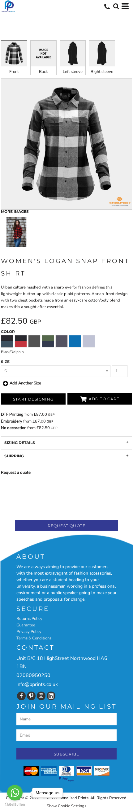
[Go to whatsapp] (15, 792)
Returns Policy (29, 618)
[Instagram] (41, 696)
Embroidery (11, 421)
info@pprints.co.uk (37, 684)
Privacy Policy (28, 631)
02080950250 (33, 675)
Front (14, 71)
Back (43, 71)
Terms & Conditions (33, 638)
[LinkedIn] (51, 696)
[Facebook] (21, 696)
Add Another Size (25, 383)
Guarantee (25, 625)
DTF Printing (12, 414)
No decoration (13, 428)
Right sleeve (102, 71)
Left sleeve (73, 71)
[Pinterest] (31, 696)
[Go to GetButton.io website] (15, 805)
